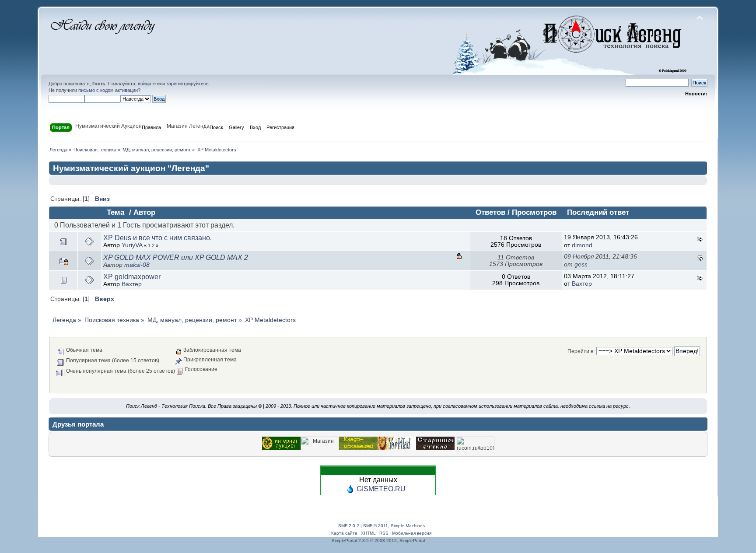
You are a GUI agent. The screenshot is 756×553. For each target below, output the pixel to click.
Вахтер (132, 284)
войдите (147, 83)
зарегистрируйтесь (187, 83)
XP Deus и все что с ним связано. (157, 238)
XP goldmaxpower (132, 276)
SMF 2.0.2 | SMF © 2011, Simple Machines (381, 525)
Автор (144, 212)
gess (581, 264)
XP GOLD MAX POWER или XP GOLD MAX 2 (175, 257)
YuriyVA (132, 245)
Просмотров (534, 212)
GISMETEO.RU (381, 489)
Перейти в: (581, 351)
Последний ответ (598, 212)
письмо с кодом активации (108, 90)
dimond (582, 245)
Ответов (490, 212)
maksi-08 (137, 265)
